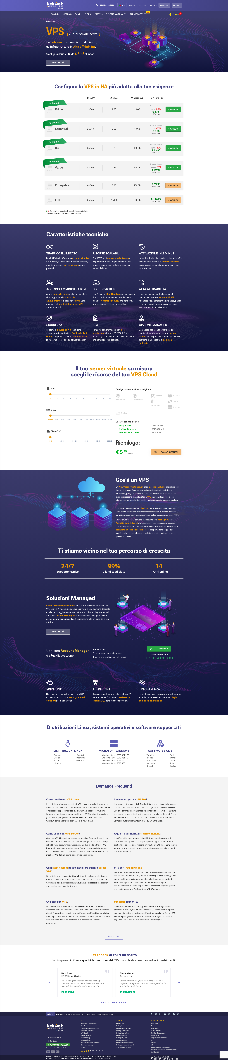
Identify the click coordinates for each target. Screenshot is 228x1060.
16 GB (98, 419)
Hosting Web (120, 1023)
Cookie (55, 1058)
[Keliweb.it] (55, 5)
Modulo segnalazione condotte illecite (164, 1050)
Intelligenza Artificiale (123, 1047)
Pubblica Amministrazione (90, 1028)
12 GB (92, 419)
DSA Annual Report (82, 1058)
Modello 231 (155, 1052)
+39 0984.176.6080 (106, 5)
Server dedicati (86, 1035)
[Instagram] (170, 1014)
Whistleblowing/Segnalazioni (160, 1047)
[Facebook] (153, 1014)
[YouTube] (166, 1014)
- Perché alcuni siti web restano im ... (70, 1014)
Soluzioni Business (87, 1031)
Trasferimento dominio (89, 1026)
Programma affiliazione (159, 1038)
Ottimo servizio (126, 976)
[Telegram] (175, 1014)
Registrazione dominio (89, 1023)
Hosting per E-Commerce (124, 1043)
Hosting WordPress (122, 1031)
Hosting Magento (122, 1038)
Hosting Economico (122, 1026)
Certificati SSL (85, 1040)
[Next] (179, 982)
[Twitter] (157, 1014)
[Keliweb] (55, 1027)
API (152, 1045)
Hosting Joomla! (121, 1035)
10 (103, 398)
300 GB (109, 441)
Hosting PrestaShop (122, 1033)
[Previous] (49, 982)
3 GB (68, 419)
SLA (152, 1040)
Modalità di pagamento (158, 1033)
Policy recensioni (68, 1058)
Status (83, 1047)
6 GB (80, 419)
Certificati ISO (155, 1035)
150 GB (86, 441)
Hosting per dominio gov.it (125, 1045)
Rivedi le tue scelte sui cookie (100, 1058)
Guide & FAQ (155, 1028)
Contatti (153, 1043)
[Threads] (179, 1014)
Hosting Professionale (123, 1028)
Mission (153, 1026)
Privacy (48, 1058)
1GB (56, 419)
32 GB (110, 419)
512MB (50, 419)
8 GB (86, 419)
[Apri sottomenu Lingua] (125, 5)
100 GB (74, 441)
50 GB (62, 441)
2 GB (62, 419)
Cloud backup (85, 1038)
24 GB (104, 419)
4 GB (74, 419)
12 (110, 398)
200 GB (97, 441)
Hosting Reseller (121, 1040)
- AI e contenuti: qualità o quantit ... (101, 1014)
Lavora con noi (156, 1031)
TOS (60, 1058)
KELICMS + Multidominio (71, 976)
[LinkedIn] (161, 1014)
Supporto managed (87, 1045)
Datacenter (154, 1023)
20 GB (50, 441)
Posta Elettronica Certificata (90, 1043)
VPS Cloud (84, 1033)
